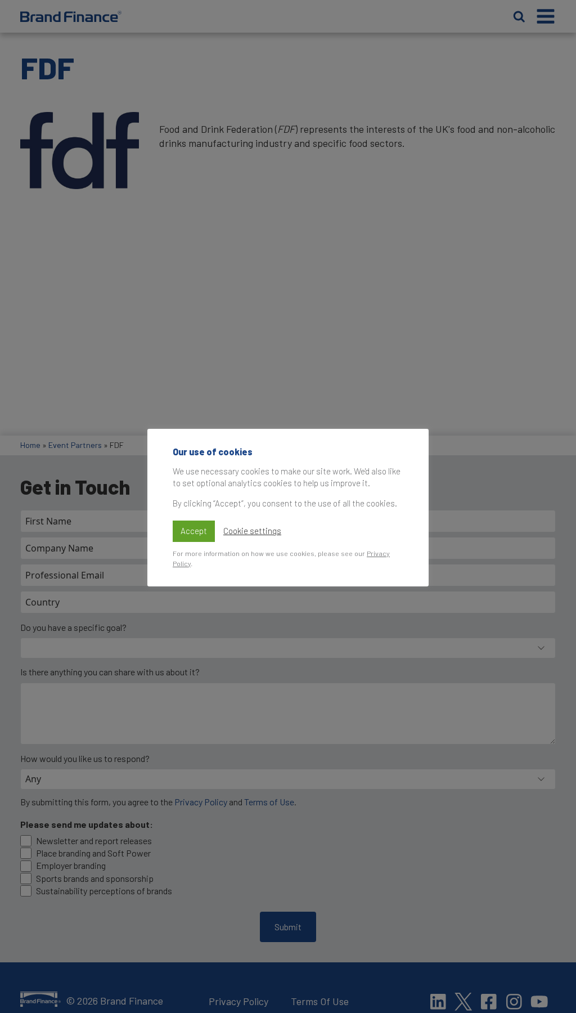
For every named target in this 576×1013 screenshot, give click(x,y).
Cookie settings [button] (252, 531)
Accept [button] (194, 531)
